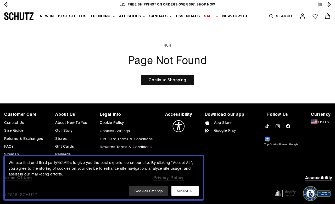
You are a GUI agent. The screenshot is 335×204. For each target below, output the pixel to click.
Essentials (188, 16)
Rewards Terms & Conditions (126, 147)
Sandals (158, 16)
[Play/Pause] (320, 4)
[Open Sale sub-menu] (217, 16)
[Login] (302, 16)
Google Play (225, 130)
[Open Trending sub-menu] (114, 16)
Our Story (63, 130)
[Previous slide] (6, 4)
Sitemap (11, 154)
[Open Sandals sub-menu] (171, 16)
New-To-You (234, 16)
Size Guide (14, 130)
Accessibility (318, 177)
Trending (101, 16)
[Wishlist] (315, 16)
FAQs (9, 146)
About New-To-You (71, 122)
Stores (61, 138)
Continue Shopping (167, 80)
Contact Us (14, 122)
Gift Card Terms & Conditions (126, 139)
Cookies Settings (115, 131)
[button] (280, 16)
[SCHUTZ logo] (19, 16)
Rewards (63, 154)
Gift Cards (64, 146)
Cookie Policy (112, 122)
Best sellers (72, 16)
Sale (209, 16)
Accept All (185, 191)
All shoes (130, 16)
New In (47, 16)
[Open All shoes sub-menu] (144, 16)
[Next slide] (329, 4)
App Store (223, 122)
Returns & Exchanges (23, 138)
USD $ (323, 122)
